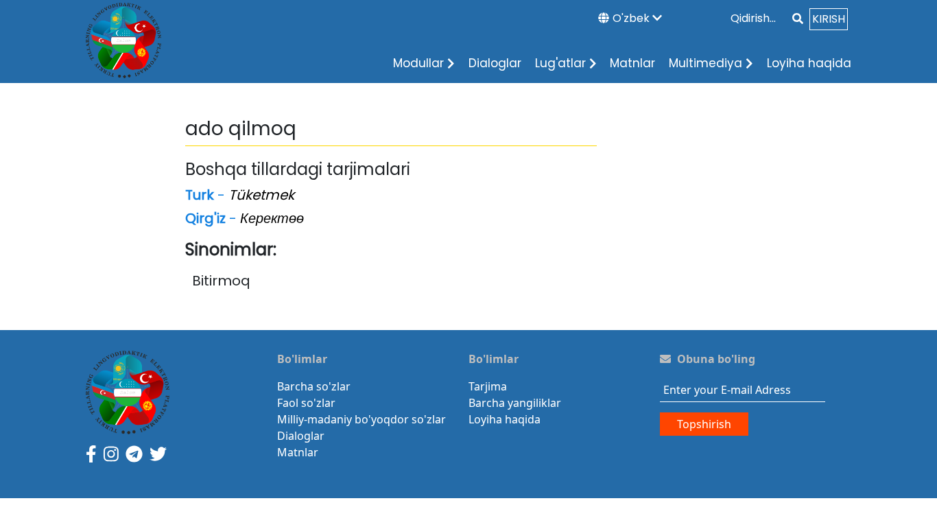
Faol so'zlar (306, 402)
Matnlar (632, 63)
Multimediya (705, 63)
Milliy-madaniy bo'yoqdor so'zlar (361, 419)
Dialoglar (494, 63)
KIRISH (828, 19)
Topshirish (704, 424)
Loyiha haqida (809, 63)
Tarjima (487, 386)
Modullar (418, 63)
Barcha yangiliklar (514, 402)
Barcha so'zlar (314, 386)
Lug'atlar (560, 63)
